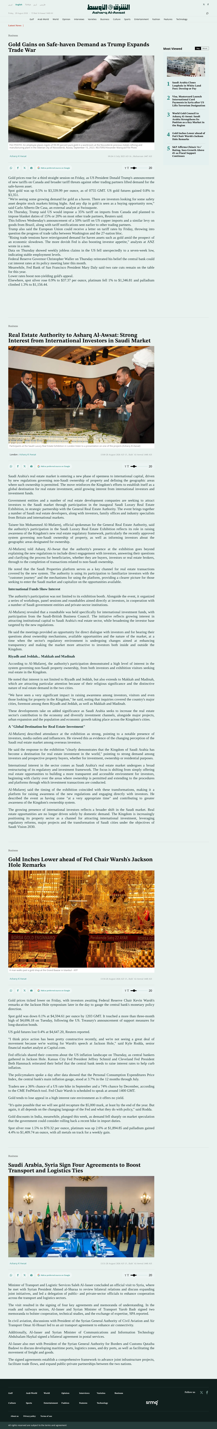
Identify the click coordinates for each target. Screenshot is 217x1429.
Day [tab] (198, 48)
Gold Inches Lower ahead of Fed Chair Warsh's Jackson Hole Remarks (188, 136)
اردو (35, 5)
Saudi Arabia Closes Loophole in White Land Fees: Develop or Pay (186, 85)
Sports (127, 19)
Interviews (79, 19)
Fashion (156, 19)
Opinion (66, 19)
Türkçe (28, 5)
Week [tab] (205, 48)
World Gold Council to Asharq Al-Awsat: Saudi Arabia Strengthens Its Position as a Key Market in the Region (188, 119)
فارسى (42, 5)
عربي (10, 5)
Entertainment (141, 19)
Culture (116, 19)
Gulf (32, 19)
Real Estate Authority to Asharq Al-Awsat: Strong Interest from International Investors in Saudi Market (79, 338)
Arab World (43, 19)
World (56, 19)
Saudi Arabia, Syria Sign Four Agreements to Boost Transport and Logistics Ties (74, 1168)
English (19, 5)
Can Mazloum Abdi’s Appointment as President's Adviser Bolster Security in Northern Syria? (72, 25)
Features (168, 19)
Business (104, 19)
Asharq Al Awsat (18, 156)
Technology (181, 19)
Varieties (92, 19)
